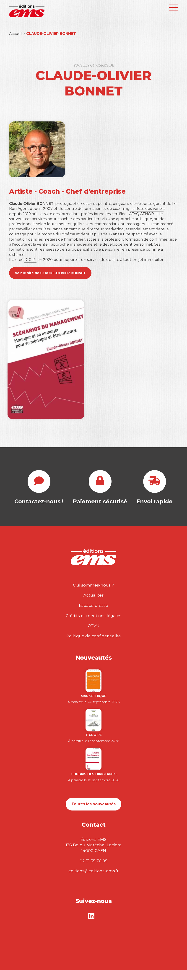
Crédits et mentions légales (93, 615)
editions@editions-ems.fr (93, 870)
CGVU (93, 625)
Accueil (15, 33)
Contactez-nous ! (39, 501)
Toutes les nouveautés (93, 804)
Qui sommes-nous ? (93, 585)
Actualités (93, 595)
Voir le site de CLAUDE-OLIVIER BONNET (50, 273)
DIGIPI (30, 259)
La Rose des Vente (147, 208)
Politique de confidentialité (93, 635)
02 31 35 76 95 (93, 860)
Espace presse (93, 605)
